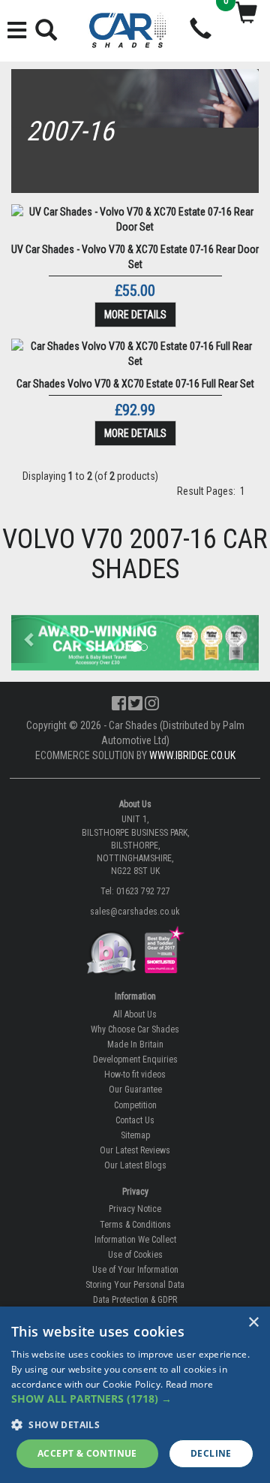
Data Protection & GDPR (135, 1300)
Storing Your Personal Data (135, 1285)
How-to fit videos (135, 1074)
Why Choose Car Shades (135, 1029)
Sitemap (135, 1135)
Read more (190, 1384)
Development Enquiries (135, 1059)
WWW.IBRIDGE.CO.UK (192, 755)
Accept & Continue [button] (87, 1453)
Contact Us (135, 1120)
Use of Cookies (135, 1254)
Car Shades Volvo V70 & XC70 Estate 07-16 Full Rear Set (135, 384)
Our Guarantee (135, 1089)
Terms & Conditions (135, 1224)
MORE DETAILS (135, 315)
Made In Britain (135, 1044)
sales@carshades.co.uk (135, 911)
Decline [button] (211, 1453)
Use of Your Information (135, 1269)
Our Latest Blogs (135, 1165)
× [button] (253, 1322)
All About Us (135, 1014)
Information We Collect (135, 1239)
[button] (30, 639)
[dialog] (135, 1395)
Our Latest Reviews (135, 1150)
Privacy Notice (135, 1209)
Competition (135, 1105)
